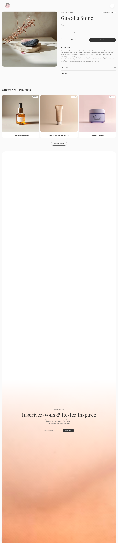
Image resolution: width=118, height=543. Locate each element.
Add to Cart (74, 40)
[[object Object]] (63, 32)
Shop (62, 12)
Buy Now (102, 40)
